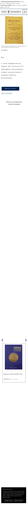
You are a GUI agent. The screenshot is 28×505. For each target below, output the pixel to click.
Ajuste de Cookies (18, 500)
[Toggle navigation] (25, 11)
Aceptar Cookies (8, 500)
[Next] (25, 340)
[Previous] (2, 340)
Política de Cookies (6, 497)
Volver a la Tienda (6, 93)
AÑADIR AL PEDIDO (10, 88)
